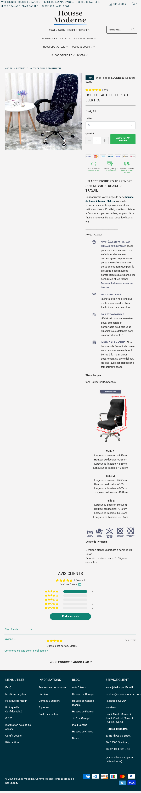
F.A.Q (8, 687)
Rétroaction (12, 742)
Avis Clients (8, 2)
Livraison (44, 694)
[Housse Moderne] (70, 18)
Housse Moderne (24, 778)
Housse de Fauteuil (88, 2)
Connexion (119, 4)
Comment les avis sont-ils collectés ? (26, 650)
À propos (44, 707)
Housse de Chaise (50, 6)
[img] (54, 640)
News (66, 6)
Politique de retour (16, 700)
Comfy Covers (13, 735)
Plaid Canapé (30, 6)
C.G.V (8, 718)
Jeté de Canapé (10, 6)
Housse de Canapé (29, 2)
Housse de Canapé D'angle (58, 2)
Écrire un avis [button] (70, 616)
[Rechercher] (133, 30)
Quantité (90, 133)
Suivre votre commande (52, 687)
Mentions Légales (15, 694)
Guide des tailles (48, 714)
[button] (79, 30)
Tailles (89, 118)
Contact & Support (49, 700)
